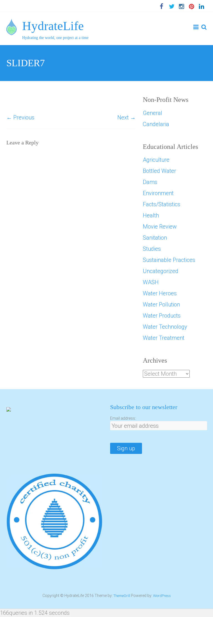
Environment (158, 193)
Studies (152, 248)
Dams (150, 182)
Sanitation (155, 237)
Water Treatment (163, 338)
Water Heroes (160, 293)
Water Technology (165, 326)
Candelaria (156, 124)
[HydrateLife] (11, 22)
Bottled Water (159, 171)
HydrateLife (53, 26)
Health (151, 215)
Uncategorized (160, 271)
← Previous (20, 117)
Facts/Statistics (161, 204)
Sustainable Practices (169, 260)
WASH (151, 282)
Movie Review (160, 226)
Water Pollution (161, 304)
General (152, 113)
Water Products (162, 315)
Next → (126, 117)
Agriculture (156, 159)
